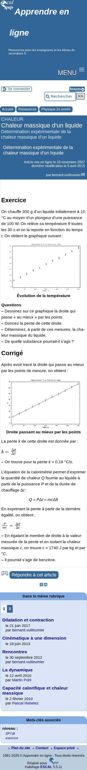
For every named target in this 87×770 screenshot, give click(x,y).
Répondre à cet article (34, 574)
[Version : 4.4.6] (54, 763)
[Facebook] (41, 585)
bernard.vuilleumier (66, 175)
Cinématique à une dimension (34, 638)
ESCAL (46, 767)
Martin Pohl (21, 680)
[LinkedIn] (45, 585)
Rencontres (14, 651)
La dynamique (17, 669)
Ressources (27, 109)
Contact (42, 748)
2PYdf (10, 733)
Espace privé (65, 748)
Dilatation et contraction (28, 619)
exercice (11, 738)
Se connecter (19, 89)
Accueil (7, 109)
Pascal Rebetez (25, 703)
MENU (67, 72)
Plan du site (21, 748)
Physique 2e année (56, 109)
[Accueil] (7, 9)
